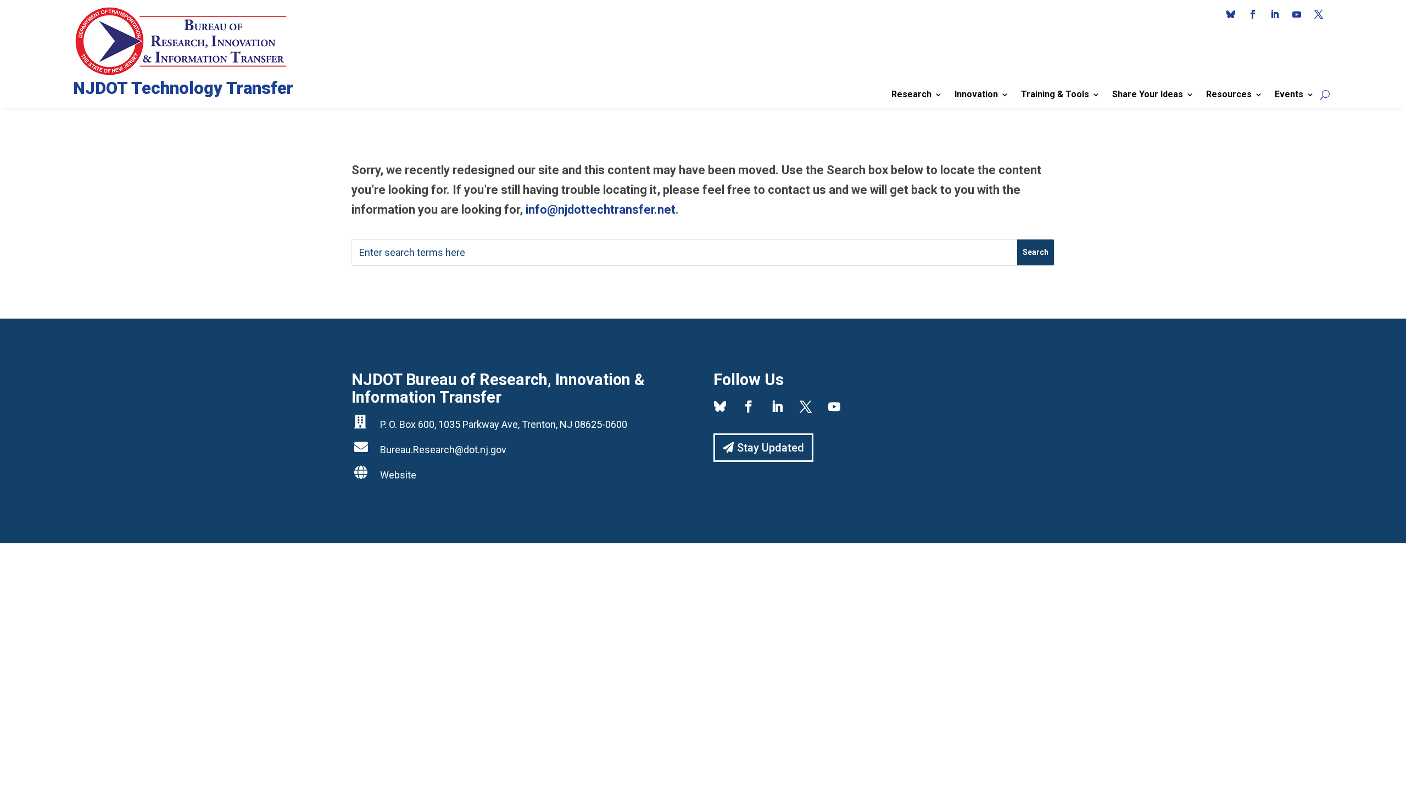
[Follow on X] (1318, 14)
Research (911, 94)
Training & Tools (1055, 94)
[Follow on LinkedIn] (1275, 14)
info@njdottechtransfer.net (601, 209)
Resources (1229, 94)
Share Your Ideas (1147, 94)
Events (1289, 94)
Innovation (976, 94)
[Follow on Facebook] (1253, 14)
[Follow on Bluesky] (1231, 14)
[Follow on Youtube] (1296, 14)
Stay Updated (770, 447)
